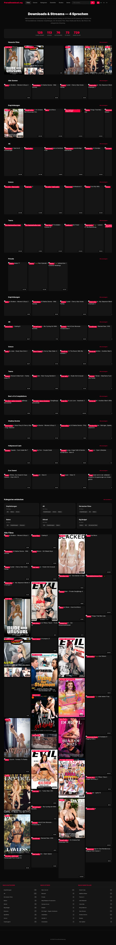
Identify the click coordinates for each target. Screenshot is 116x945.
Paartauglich (20, 921)
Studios (61, 2)
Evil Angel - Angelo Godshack (58, 911)
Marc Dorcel (58, 890)
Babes (20, 900)
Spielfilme (20, 914)
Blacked (58, 893)
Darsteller (53, 2)
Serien (68, 2)
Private (58, 897)
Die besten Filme (20, 897)
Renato (95, 918)
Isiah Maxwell (95, 900)
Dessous (20, 911)
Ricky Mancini (95, 907)
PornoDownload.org (13, 3)
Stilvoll (20, 904)
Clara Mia (95, 904)
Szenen (35, 2)
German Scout (58, 904)
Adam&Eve (58, 914)
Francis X (95, 897)
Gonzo (20, 918)
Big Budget (20, 907)
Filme (28, 2)
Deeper (58, 907)
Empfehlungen (20, 890)
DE (98, 2)
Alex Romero (95, 911)
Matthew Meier (95, 893)
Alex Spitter (95, 921)
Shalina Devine (95, 914)
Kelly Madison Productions (58, 900)
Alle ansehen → (108, 499)
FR (106, 2)
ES (104, 2)
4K (20, 893)
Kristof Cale (95, 890)
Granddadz (58, 921)
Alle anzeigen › (104, 42)
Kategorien (43, 2)
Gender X (58, 918)
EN (101, 2)
